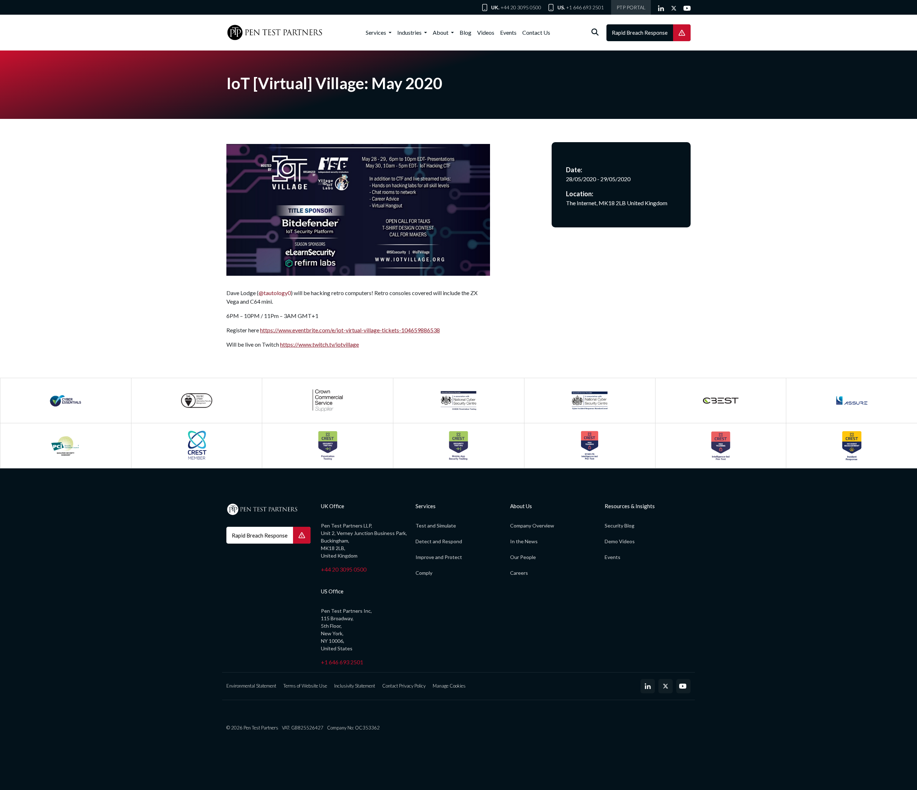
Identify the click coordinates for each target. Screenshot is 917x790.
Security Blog (619, 525)
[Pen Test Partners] (274, 32)
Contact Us (536, 32)
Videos (485, 32)
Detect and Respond (439, 541)
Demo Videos (620, 541)
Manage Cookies (449, 686)
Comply (424, 573)
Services (376, 32)
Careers (519, 573)
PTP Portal (630, 7)
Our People (523, 557)
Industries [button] (410, 32)
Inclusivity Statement (354, 686)
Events (508, 32)
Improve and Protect (439, 557)
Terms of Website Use (305, 686)
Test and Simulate (436, 525)
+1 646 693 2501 (585, 7)
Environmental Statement (251, 686)
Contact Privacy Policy (404, 686)
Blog (465, 32)
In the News (524, 541)
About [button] (441, 32)
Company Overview (532, 525)
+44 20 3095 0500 (520, 7)
